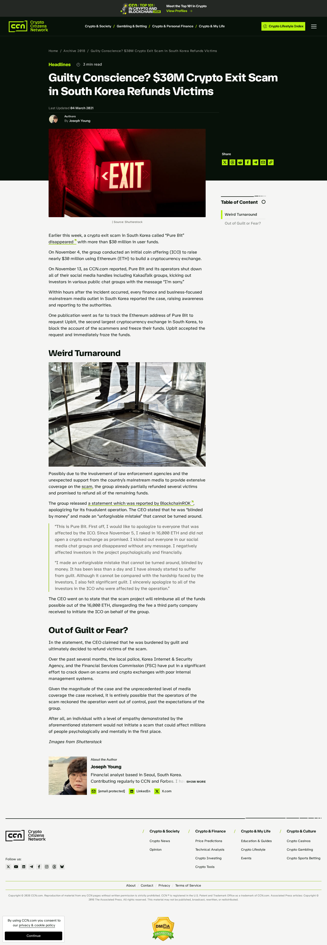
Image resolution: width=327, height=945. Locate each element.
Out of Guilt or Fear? (243, 223)
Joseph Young (79, 121)
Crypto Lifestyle (253, 850)
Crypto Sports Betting (303, 858)
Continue (34, 936)
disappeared (61, 241)
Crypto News (160, 841)
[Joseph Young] (68, 776)
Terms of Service (188, 885)
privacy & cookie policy (37, 925)
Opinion (156, 850)
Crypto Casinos (298, 841)
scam (87, 486)
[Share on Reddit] (240, 162)
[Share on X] (225, 162)
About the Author (104, 760)
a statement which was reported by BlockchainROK (139, 503)
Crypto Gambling (300, 850)
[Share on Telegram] (255, 162)
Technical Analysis (209, 850)
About (130, 885)
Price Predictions (208, 841)
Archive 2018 (74, 51)
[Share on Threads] (232, 162)
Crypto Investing (208, 858)
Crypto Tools (204, 867)
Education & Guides (256, 841)
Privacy (164, 885)
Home (53, 51)
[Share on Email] (263, 162)
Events (246, 858)
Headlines (60, 64)
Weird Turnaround (241, 214)
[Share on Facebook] (248, 162)
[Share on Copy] (271, 162)
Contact (147, 885)
